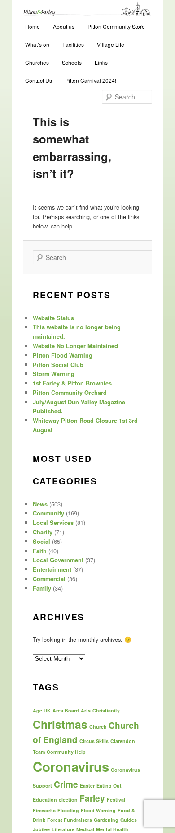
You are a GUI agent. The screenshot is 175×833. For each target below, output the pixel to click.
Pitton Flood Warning (62, 355)
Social (41, 541)
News (40, 504)
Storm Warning (53, 374)
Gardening (106, 819)
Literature (63, 829)
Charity (42, 532)
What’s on (37, 44)
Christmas (60, 724)
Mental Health (112, 829)
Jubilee (41, 829)
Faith (40, 551)
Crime (66, 784)
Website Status (53, 318)
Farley (92, 798)
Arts (86, 710)
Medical (85, 829)
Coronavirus (71, 766)
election (68, 799)
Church (98, 726)
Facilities (73, 44)
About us (63, 26)
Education (45, 799)
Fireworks (44, 810)
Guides (128, 819)
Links (101, 62)
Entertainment (52, 569)
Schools (72, 62)
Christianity (106, 710)
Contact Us (38, 80)
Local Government (58, 560)
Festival (116, 799)
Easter (87, 785)
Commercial (49, 579)
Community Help (66, 751)
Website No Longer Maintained (75, 346)
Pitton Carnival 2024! (90, 80)
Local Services (53, 523)
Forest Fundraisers (69, 819)
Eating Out (109, 785)
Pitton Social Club (58, 365)
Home (32, 26)
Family (42, 588)
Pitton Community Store (116, 26)
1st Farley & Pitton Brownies (72, 383)
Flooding (68, 810)
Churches (37, 62)
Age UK (42, 710)
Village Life (110, 44)
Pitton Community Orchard (70, 393)
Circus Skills (94, 741)
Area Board (65, 710)
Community (48, 513)
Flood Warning (98, 810)
